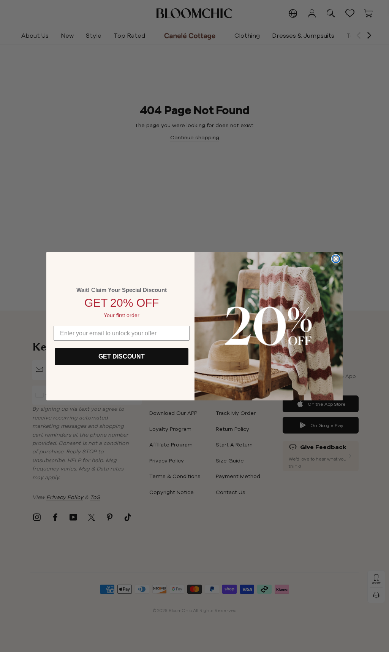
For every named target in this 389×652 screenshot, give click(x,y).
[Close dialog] (336, 259)
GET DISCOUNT (121, 356)
